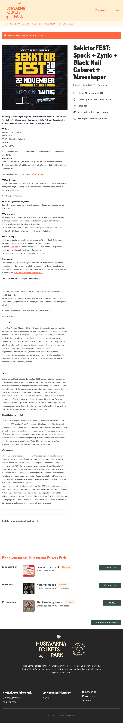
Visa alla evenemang (106, 622)
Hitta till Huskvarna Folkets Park (28, 273)
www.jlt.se (14, 247)
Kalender (14, 24)
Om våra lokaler (12, 698)
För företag (10, 702)
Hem (6, 24)
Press (46, 698)
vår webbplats (38, 174)
